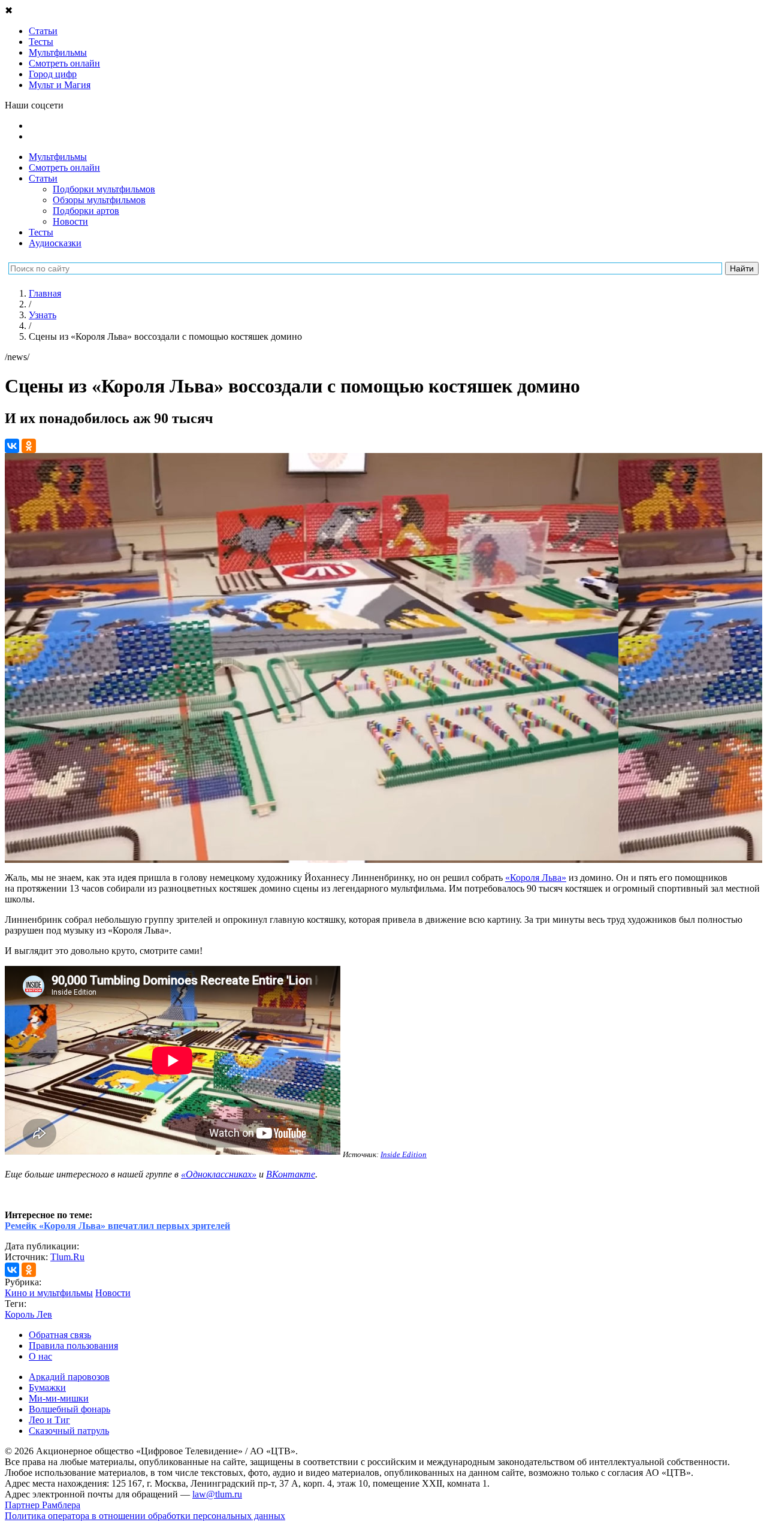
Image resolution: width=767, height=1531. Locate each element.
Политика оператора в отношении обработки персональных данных (145, 1516)
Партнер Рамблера (42, 1505)
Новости (70, 221)
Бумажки (47, 1387)
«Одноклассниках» (218, 1174)
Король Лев (28, 1314)
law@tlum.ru (217, 1494)
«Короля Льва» (535, 877)
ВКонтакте (290, 1174)
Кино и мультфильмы (49, 1293)
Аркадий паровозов (69, 1377)
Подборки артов (86, 211)
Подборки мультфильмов (104, 189)
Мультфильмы (58, 157)
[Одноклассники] (29, 446)
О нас (40, 1356)
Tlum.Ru (67, 1257)
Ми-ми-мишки (59, 1398)
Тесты (41, 232)
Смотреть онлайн (64, 167)
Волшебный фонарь (69, 1409)
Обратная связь (60, 1335)
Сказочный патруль (69, 1431)
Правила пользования (73, 1345)
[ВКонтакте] (12, 446)
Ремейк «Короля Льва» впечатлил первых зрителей (117, 1226)
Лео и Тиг (49, 1420)
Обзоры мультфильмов (99, 200)
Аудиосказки (55, 243)
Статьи (43, 178)
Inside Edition (404, 1154)
